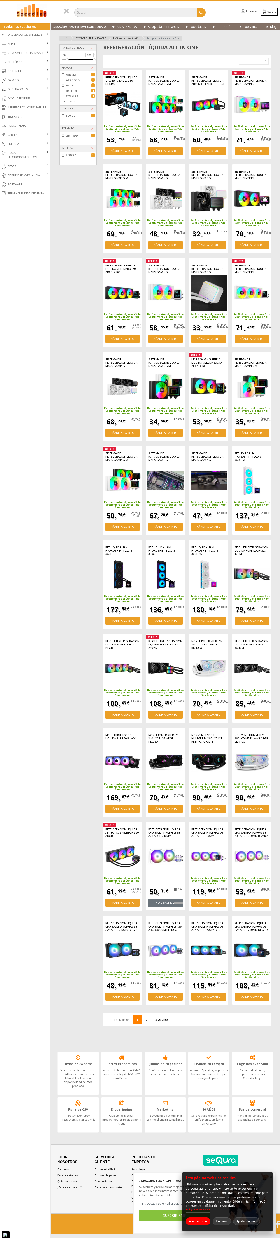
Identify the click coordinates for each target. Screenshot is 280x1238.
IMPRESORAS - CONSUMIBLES (27, 107)
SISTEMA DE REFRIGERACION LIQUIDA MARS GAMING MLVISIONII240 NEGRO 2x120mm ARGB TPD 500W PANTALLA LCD (250, 175)
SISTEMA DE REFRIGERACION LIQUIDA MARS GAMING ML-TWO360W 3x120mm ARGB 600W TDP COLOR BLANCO (121, 175)
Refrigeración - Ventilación (126, 38)
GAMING (13, 80)
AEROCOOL (79, 80)
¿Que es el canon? (69, 1187)
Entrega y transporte (108, 1187)
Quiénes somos (67, 1181)
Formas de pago (105, 1175)
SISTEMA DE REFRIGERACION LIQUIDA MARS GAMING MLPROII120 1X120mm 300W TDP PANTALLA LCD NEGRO (207, 175)
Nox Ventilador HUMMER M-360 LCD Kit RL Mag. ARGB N (206, 738)
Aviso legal (138, 1169)
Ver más (69, 101)
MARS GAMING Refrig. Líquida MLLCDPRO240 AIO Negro (206, 363)
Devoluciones (103, 1181)
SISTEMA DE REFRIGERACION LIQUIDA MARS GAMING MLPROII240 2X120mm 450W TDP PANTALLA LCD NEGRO (207, 457)
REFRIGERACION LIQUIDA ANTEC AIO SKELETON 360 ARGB (122, 833)
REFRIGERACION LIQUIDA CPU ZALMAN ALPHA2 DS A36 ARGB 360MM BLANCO (207, 833)
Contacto (63, 1169)
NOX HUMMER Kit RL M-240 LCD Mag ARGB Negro (163, 738)
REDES (12, 166)
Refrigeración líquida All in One (163, 38)
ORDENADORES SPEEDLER (25, 35)
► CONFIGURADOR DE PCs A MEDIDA (109, 27)
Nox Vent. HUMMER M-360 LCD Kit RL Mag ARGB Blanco (251, 738)
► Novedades (196, 27)
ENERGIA (13, 144)
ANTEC (79, 85)
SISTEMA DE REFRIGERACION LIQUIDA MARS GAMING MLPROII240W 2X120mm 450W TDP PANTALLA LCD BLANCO (164, 175)
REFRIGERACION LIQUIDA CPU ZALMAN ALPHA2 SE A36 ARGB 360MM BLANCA (251, 833)
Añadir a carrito (122, 151)
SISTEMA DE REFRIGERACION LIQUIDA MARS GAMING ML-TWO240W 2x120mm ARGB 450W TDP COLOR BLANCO (121, 457)
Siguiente (161, 1019)
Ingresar (251, 11)
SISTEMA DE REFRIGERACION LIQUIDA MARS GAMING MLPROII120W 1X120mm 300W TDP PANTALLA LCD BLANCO (207, 269)
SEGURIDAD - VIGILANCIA (24, 175)
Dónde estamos (68, 1175)
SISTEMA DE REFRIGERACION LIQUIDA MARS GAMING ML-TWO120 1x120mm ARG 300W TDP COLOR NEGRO (165, 363)
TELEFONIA (14, 116)
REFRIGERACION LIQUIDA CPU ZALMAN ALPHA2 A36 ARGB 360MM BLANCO (165, 926)
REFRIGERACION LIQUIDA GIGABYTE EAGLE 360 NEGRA (121, 81)
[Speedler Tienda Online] (32, 10)
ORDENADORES (18, 89)
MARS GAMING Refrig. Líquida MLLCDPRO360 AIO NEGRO (120, 269)
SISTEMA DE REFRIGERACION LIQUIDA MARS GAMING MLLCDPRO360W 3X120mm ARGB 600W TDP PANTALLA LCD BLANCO (250, 269)
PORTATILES (15, 71)
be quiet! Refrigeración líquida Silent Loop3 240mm (165, 644)
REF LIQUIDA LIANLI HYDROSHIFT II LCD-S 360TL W (204, 551)
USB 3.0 (79, 155)
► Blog (271, 27)
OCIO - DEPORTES (19, 98)
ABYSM (79, 75)
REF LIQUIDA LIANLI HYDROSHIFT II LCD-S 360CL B (161, 551)
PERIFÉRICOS (16, 62)
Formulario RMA (104, 1169)
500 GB (79, 116)
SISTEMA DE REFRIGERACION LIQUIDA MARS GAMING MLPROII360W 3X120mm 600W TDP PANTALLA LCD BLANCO (121, 363)
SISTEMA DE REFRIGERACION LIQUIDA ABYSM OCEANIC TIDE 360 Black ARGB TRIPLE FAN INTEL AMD (207, 81)
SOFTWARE (15, 184)
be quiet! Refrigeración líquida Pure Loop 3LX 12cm (251, 551)
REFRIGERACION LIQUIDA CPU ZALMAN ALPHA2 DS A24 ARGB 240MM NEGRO (251, 926)
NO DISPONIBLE (165, 903)
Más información (198, 1210)
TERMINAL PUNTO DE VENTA (26, 193)
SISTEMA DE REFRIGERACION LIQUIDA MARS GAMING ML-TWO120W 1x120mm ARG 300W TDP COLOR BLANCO (251, 363)
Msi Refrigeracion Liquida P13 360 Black (120, 737)
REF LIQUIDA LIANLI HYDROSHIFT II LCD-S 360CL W (247, 457)
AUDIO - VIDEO (17, 125)
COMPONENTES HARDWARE (26, 53)
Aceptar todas (198, 1221)
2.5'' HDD (79, 136)
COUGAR (79, 96)
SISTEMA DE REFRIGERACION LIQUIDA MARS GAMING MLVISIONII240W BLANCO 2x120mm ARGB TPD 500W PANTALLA (250, 81)
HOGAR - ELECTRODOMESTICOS (22, 155)
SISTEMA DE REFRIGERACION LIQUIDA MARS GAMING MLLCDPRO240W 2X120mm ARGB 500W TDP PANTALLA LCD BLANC (165, 269)
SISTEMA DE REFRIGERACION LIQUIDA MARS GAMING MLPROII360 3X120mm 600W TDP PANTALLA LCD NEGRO (164, 457)
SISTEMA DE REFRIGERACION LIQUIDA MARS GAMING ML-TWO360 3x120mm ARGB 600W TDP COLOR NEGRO (165, 81)
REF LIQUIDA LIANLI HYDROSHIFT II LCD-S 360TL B (118, 551)
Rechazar (222, 1221)
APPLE (12, 44)
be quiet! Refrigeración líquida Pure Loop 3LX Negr (122, 644)
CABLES (13, 135)
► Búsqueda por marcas (161, 27)
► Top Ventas (249, 27)
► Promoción (222, 27)
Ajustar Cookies (246, 1221)
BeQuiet (79, 91)
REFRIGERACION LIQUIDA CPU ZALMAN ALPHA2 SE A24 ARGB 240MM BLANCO (164, 833)
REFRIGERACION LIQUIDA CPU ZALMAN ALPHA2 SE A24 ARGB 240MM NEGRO (122, 926)
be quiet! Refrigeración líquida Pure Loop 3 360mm (251, 644)
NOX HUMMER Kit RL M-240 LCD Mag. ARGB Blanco (206, 644)
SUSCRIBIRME (174, 1215)
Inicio (65, 38)
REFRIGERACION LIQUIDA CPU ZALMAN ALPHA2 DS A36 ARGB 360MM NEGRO (208, 926)
